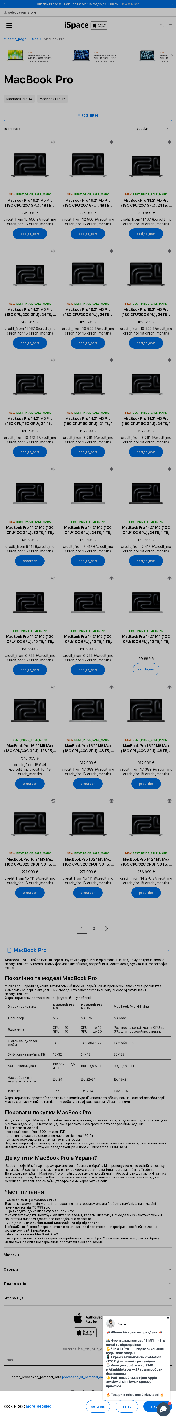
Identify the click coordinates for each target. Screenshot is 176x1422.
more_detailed (39, 1406)
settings (98, 1406)
